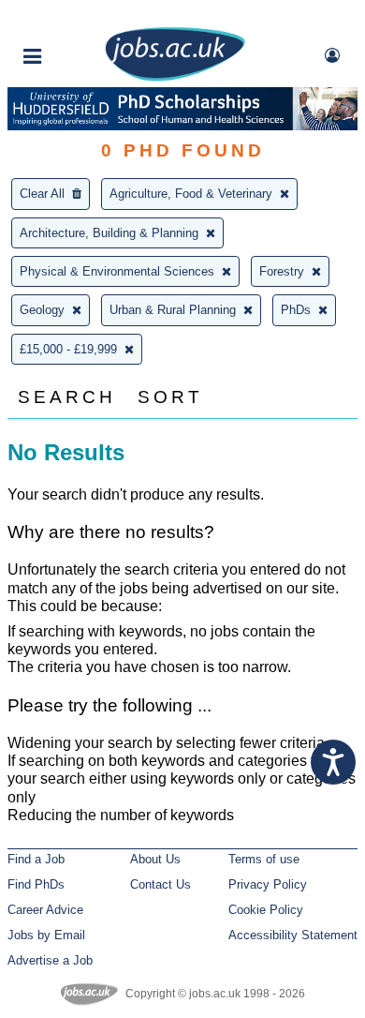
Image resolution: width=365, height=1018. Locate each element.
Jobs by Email (46, 935)
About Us (155, 859)
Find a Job (36, 859)
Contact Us (160, 884)
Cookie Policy (265, 910)
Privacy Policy (267, 884)
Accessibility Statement (293, 935)
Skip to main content (74, 16)
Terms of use (263, 859)
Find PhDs (36, 884)
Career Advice (45, 910)
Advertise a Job (50, 960)
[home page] (175, 77)
